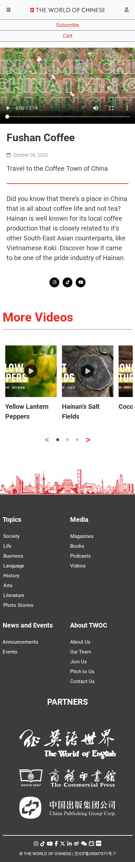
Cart (67, 36)
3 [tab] (77, 440)
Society (11, 536)
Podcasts (80, 556)
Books (77, 546)
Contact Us (82, 681)
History (11, 576)
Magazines (82, 536)
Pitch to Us (82, 671)
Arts (7, 585)
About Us (80, 642)
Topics (12, 519)
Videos (78, 566)
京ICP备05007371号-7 (95, 853)
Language (13, 566)
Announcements (20, 642)
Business (13, 556)
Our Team (80, 652)
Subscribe (67, 25)
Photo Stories (18, 605)
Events (10, 652)
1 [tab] (57, 440)
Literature (13, 595)
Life (7, 546)
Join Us (78, 662)
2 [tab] (67, 440)
